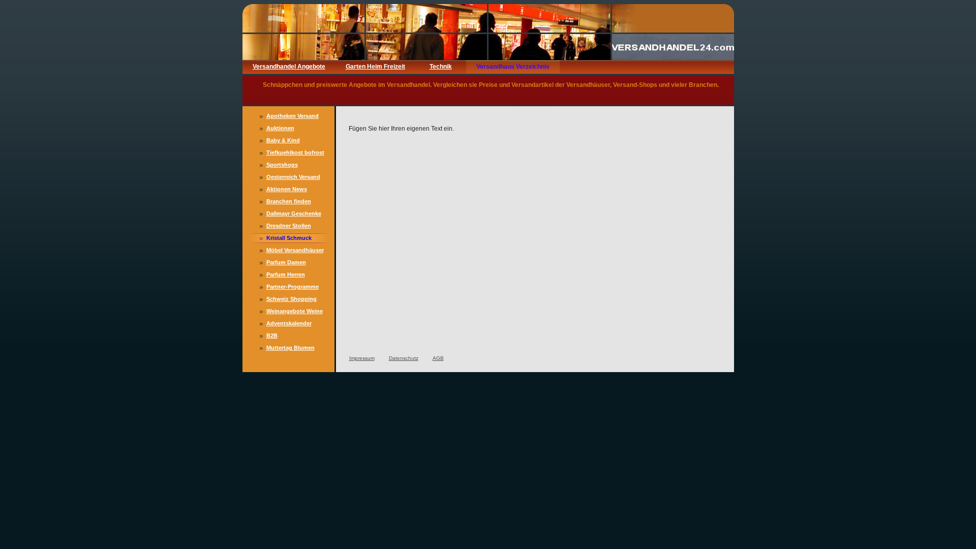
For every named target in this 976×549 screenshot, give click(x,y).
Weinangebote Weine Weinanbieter (294, 312)
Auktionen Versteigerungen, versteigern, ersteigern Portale (296, 129)
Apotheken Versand (292, 116)
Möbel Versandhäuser (295, 250)
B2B (272, 335)
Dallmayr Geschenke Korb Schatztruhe (293, 214)
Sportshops (282, 165)
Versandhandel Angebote (289, 66)
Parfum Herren (285, 274)
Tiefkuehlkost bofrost (295, 152)
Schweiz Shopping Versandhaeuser (291, 300)
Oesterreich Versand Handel (293, 178)
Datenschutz (403, 358)
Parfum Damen (286, 262)
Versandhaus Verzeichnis (513, 66)
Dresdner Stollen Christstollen (288, 227)
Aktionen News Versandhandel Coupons (286, 190)
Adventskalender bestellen (289, 324)
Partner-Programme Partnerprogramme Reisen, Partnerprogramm (292, 288)
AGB (438, 358)
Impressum (362, 358)
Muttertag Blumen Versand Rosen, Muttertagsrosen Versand (290, 349)
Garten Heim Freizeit (375, 66)
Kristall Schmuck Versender (289, 239)
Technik (441, 66)
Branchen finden (288, 201)
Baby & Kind (283, 140)
